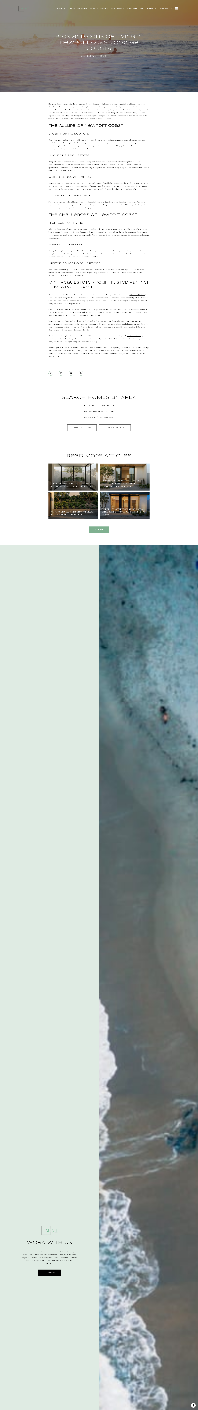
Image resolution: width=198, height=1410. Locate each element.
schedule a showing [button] (114, 428)
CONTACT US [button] (49, 1273)
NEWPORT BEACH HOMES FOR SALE (99, 411)
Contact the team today (58, 309)
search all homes (82, 428)
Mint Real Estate (137, 295)
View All (99, 530)
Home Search (117, 8)
